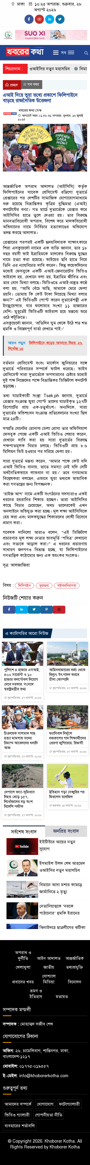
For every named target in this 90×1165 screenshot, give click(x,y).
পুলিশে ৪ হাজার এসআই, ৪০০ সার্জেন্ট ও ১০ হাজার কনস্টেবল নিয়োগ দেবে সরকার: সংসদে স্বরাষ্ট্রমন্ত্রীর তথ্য (22, 680)
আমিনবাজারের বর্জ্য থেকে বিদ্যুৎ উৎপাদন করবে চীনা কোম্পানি (67, 675)
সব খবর (33, 84)
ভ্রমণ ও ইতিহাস (36, 993)
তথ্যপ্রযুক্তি (74, 967)
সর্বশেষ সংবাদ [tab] (24, 832)
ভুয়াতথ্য (44, 586)
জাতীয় (48, 967)
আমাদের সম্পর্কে (18, 1104)
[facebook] (29, 19)
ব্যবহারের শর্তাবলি (20, 1125)
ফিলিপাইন (24, 586)
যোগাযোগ (45, 1104)
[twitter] (60, 19)
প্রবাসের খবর (23, 982)
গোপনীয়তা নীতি (48, 1115)
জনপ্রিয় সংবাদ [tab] (66, 831)
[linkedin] (49, 19)
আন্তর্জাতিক (75, 958)
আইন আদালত (48, 958)
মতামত (62, 996)
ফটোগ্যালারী (69, 1104)
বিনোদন (74, 982)
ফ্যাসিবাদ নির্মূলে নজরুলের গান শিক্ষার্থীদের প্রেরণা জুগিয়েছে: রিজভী (67, 738)
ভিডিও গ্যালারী (17, 1115)
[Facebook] (9, 610)
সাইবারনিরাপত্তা (66, 586)
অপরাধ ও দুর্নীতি (23, 955)
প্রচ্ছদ (13, 85)
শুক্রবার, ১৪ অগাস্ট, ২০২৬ (66, 805)
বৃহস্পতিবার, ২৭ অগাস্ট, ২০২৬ (24, 698)
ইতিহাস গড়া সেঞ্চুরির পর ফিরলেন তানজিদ (66, 794)
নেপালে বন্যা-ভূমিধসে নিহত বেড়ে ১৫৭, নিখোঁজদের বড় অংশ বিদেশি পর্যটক (19, 799)
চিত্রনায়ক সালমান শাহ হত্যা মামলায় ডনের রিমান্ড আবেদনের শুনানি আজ (21, 740)
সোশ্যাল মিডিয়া (49, 979)
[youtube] (39, 19)
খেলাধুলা (23, 967)
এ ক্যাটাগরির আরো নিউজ (26, 633)
